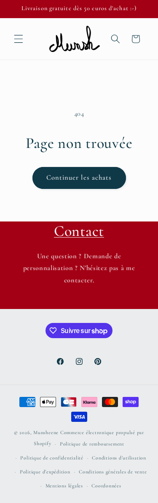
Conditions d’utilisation (119, 458)
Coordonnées (106, 486)
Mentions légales (64, 486)
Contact (79, 231)
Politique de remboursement (92, 444)
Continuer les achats (79, 177)
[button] (18, 39)
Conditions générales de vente (113, 472)
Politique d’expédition (45, 472)
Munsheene (46, 432)
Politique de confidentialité (51, 458)
